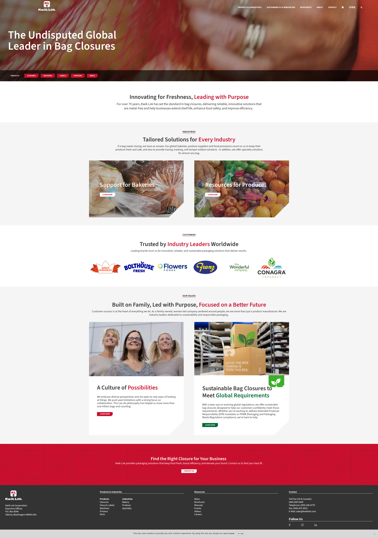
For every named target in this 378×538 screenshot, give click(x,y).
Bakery (125, 502)
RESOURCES (306, 7)
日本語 (352, 7)
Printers (104, 511)
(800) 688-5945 (296, 502)
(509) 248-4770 (307, 505)
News (197, 499)
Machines (104, 508)
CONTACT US (189, 471)
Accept (241, 533)
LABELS (63, 75)
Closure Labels (107, 505)
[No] (374, 533)
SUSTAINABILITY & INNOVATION (281, 7)
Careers (198, 514)
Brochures (199, 502)
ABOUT (320, 7)
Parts (102, 514)
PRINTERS (78, 75)
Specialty (127, 508)
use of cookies (228, 533)
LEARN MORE (105, 414)
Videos (197, 511)
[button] (342, 7)
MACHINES (48, 75)
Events (197, 508)
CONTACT (332, 7)
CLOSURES (31, 75)
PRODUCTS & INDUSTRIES (249, 7)
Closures (104, 502)
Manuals (198, 505)
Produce (126, 505)
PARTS (92, 75)
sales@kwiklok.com (306, 511)
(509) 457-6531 (300, 508)
